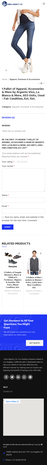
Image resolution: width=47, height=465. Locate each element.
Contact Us (7, 391)
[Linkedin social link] (18, 377)
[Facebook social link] (6, 377)
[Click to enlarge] (6, 70)
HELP (5, 387)
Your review (8, 166)
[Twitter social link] (12, 377)
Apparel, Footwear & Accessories (25, 79)
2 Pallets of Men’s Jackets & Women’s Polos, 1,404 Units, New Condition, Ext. (34, 282)
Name (5, 195)
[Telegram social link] (30, 377)
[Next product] (44, 83)
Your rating (8, 162)
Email (5, 206)
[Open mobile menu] (43, 3)
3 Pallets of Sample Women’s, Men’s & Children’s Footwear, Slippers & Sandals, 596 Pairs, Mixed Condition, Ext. (12, 279)
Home (5, 79)
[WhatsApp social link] (24, 377)
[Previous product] (39, 83)
